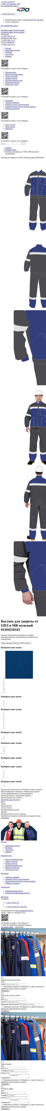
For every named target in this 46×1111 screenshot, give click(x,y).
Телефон (4, 1071)
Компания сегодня (12, 50)
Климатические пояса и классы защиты (20, 107)
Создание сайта (7, 927)
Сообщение (5, 1078)
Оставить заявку (7, 30)
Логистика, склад (12, 84)
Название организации (9, 1004)
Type (2, 982)
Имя (2, 1000)
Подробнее (5, 818)
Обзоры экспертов (12, 109)
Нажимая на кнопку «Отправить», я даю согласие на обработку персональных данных (22, 988)
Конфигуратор (10, 150)
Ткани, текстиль (11, 76)
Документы (5, 887)
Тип (2, 997)
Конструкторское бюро (14, 74)
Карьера (8, 56)
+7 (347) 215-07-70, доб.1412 (32, 20)
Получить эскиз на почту (10, 800)
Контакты (9, 129)
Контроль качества (12, 82)
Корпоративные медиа (14, 891)
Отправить (5, 991)
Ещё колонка (10, 125)
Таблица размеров (12, 102)
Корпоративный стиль (13, 80)
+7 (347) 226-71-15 (8, 36)
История (8, 52)
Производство (10, 72)
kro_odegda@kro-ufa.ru (9, 6)
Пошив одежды (11, 78)
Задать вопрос (19, 30)
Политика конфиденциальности (17, 893)
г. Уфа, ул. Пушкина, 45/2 (10, 4)
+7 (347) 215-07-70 (8, 2)
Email (3, 984)
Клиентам (9, 100)
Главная (8, 148)
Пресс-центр (10, 127)
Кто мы (8, 48)
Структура (9, 54)
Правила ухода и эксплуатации (17, 105)
